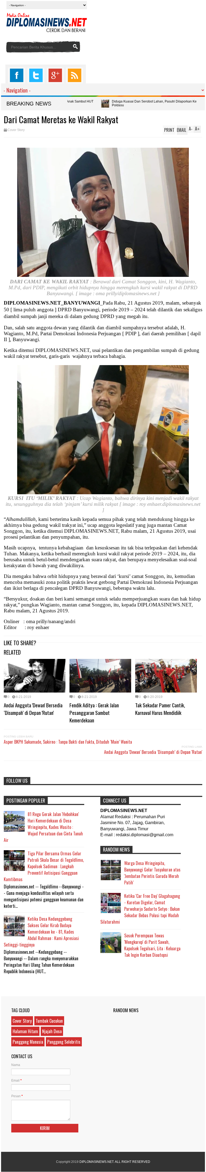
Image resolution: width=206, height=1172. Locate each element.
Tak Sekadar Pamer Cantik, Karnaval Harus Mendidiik (160, 708)
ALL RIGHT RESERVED (132, 1162)
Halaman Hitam (25, 1031)
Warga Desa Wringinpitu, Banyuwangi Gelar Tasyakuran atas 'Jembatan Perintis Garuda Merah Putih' (152, 873)
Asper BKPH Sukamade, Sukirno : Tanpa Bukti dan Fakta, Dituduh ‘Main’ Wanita (68, 742)
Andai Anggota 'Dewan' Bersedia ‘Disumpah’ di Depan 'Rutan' (33, 708)
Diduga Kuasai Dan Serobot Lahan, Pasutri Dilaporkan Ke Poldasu (100, 103)
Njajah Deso (52, 1031)
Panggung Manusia (28, 1042)
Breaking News (28, 104)
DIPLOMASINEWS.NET (96, 1162)
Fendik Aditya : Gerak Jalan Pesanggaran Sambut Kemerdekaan (94, 712)
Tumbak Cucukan (49, 1021)
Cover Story (16, 130)
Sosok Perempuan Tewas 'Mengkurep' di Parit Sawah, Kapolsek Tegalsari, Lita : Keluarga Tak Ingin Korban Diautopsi (152, 945)
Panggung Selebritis (63, 1042)
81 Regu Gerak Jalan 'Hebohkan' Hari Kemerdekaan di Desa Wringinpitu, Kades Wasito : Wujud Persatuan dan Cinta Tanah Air (43, 827)
